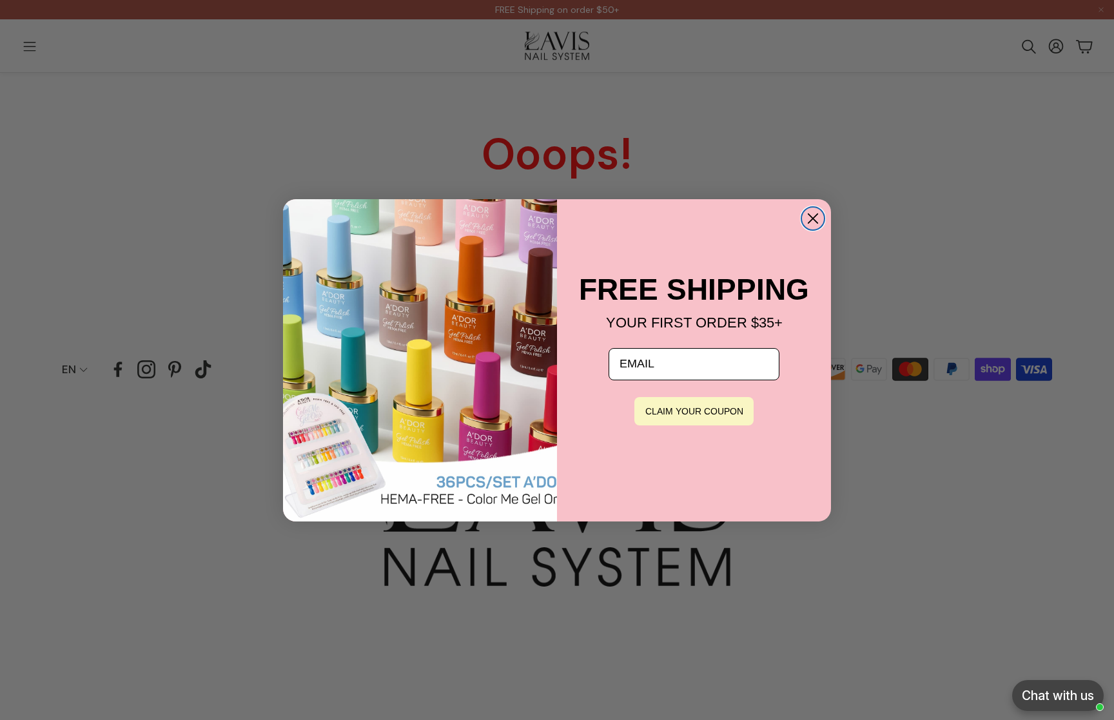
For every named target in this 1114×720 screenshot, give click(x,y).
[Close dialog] (813, 218)
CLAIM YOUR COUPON (694, 411)
